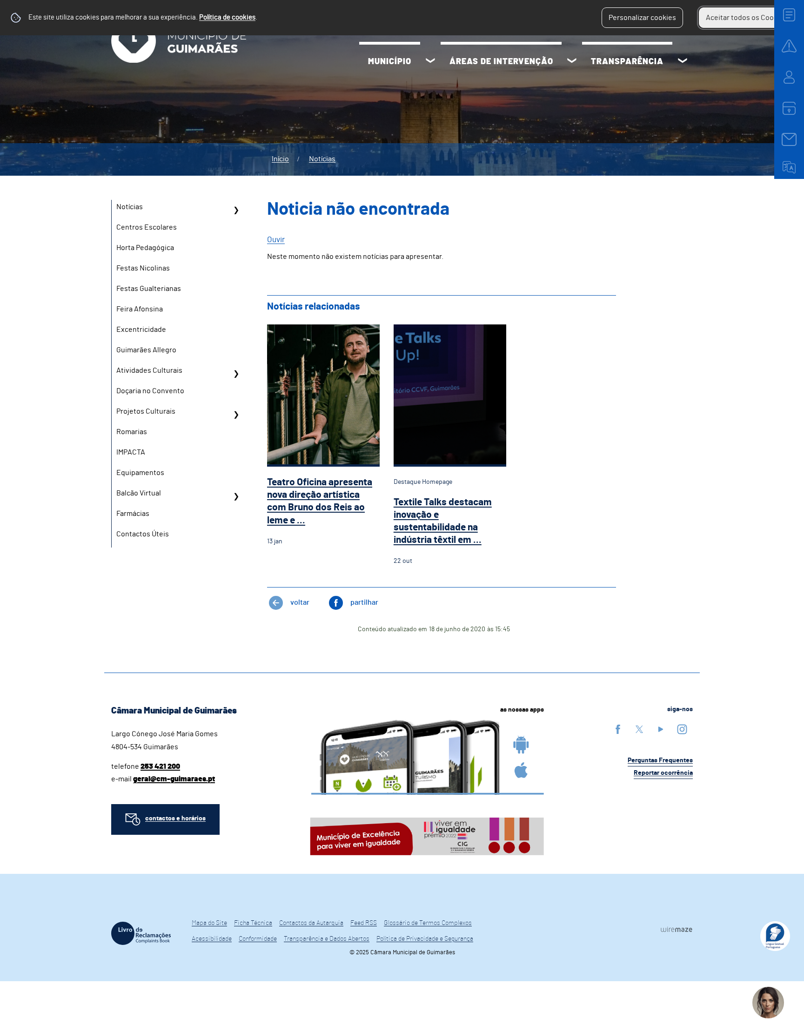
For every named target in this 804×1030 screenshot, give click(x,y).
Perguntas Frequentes (660, 760)
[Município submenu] (430, 62)
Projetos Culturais (145, 411)
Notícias (322, 159)
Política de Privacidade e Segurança (424, 939)
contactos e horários (175, 818)
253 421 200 (160, 766)
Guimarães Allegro (146, 350)
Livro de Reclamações (141, 933)
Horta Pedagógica (145, 247)
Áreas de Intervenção (501, 62)
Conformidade (258, 939)
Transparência (627, 62)
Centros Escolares (146, 227)
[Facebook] (618, 729)
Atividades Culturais (149, 370)
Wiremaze (676, 929)
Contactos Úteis (142, 534)
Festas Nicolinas (143, 268)
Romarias (131, 432)
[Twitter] (639, 729)
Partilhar (364, 602)
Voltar (299, 602)
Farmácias (132, 513)
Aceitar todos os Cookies (746, 17)
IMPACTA (130, 452)
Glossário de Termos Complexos (428, 923)
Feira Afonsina (139, 309)
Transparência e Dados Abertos (326, 939)
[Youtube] (660, 729)
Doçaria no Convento (150, 391)
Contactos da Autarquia (311, 923)
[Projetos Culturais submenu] (236, 414)
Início (280, 159)
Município (389, 62)
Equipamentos (140, 472)
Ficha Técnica (253, 923)
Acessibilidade (212, 939)
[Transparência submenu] (682, 62)
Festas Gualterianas (148, 288)
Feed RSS (363, 923)
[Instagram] (682, 729)
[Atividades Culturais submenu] (236, 373)
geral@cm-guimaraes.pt (174, 779)
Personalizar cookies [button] (642, 17)
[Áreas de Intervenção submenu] (572, 62)
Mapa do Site (209, 923)
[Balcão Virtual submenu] (236, 496)
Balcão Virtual (138, 493)
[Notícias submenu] (236, 210)
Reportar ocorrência (663, 773)
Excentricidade (141, 329)
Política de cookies (227, 17)
